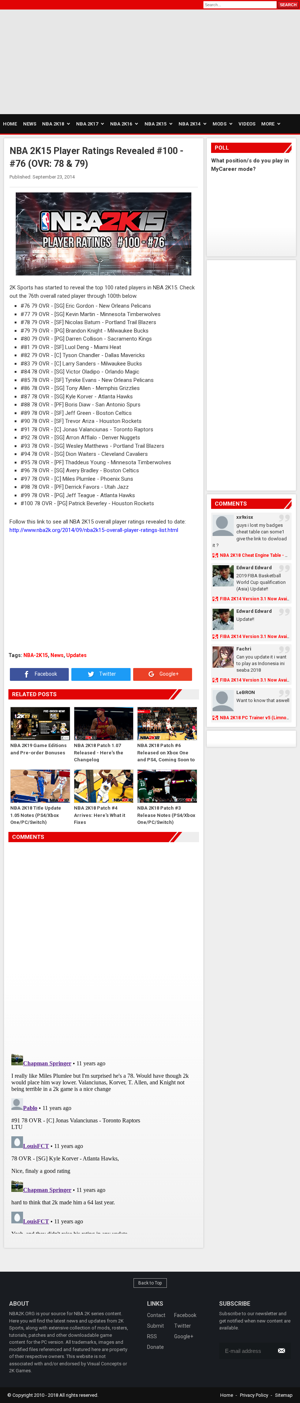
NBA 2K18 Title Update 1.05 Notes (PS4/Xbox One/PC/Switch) (35, 815)
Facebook (45, 674)
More (267, 124)
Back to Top (150, 1283)
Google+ (168, 674)
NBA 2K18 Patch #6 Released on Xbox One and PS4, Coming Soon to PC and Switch (166, 752)
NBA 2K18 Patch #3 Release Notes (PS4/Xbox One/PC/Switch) (166, 815)
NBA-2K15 (35, 655)
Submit (155, 1326)
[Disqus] (103, 945)
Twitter (107, 674)
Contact (156, 1315)
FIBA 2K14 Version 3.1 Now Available (258, 598)
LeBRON (245, 692)
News (57, 655)
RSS (152, 1336)
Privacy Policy (254, 1395)
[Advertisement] (69, 61)
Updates (76, 655)
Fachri (243, 649)
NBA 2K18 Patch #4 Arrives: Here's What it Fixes (99, 815)
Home (226, 1395)
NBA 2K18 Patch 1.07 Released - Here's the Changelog (98, 752)
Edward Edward (254, 567)
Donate (155, 1347)
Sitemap (284, 1395)
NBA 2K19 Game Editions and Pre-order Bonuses (38, 749)
